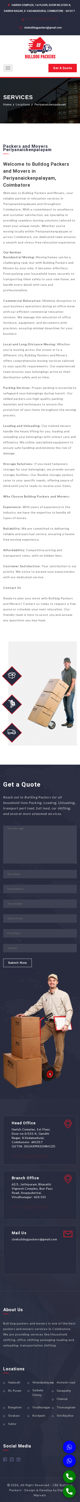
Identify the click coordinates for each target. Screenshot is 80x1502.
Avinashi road (66, 1382)
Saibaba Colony (37, 1393)
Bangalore (15, 1407)
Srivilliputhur (65, 1415)
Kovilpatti (38, 1415)
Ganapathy (64, 1390)
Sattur (12, 1423)
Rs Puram (15, 1390)
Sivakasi (14, 1415)
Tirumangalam (66, 1407)
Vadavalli (14, 1382)
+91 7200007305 (42, 19)
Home (7, 104)
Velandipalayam (43, 1382)
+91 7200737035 (30, 1207)
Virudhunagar (41, 1407)
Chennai (62, 1399)
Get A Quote (62, 68)
